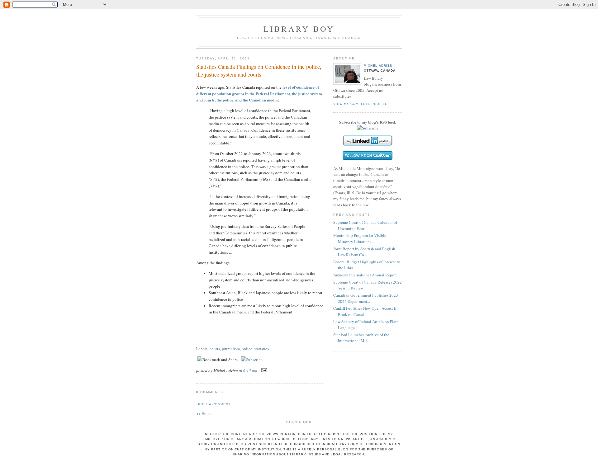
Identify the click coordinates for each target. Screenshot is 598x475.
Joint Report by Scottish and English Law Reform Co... (364, 252)
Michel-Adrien (378, 65)
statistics (261, 348)
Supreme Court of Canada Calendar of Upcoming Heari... (365, 225)
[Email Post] (263, 370)
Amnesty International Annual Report (365, 275)
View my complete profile (360, 104)
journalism (231, 348)
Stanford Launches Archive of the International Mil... (361, 338)
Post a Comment (214, 404)
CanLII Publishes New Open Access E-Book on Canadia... (365, 311)
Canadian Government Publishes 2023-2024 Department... (366, 298)
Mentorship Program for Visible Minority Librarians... (359, 238)
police (247, 348)
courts (215, 348)
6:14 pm (250, 370)
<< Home (203, 413)
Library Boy (299, 28)
